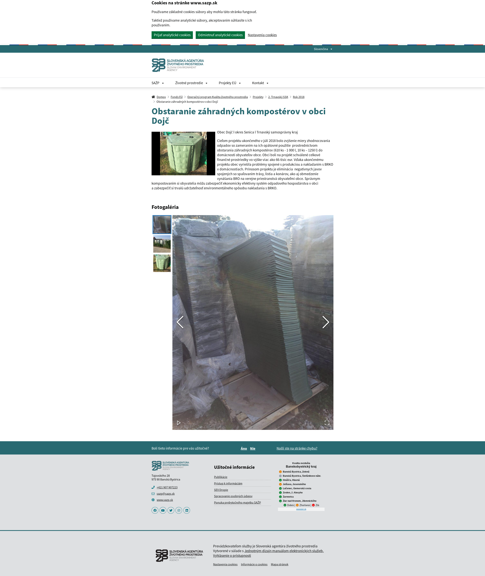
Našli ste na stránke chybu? (297, 448)
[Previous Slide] (180, 322)
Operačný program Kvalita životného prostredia (217, 97)
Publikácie (220, 477)
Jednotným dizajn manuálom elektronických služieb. (284, 551)
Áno (244, 448)
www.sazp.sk (165, 500)
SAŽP (156, 83)
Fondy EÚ (177, 97)
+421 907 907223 (167, 487)
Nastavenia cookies (262, 35)
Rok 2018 (298, 97)
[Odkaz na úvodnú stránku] (179, 65)
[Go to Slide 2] (162, 243)
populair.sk (301, 509)
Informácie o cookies (254, 564)
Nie (253, 448)
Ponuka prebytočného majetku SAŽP (237, 502)
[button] (252, 322)
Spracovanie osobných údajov (233, 496)
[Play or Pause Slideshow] (178, 423)
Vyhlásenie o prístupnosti (232, 555)
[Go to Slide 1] (162, 224)
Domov (161, 97)
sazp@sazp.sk (166, 493)
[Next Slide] (325, 322)
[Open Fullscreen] (327, 423)
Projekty (258, 97)
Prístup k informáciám (228, 483)
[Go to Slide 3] (162, 263)
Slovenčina (321, 49)
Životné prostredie (189, 83)
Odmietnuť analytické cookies (220, 35)
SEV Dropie (221, 490)
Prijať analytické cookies (172, 35)
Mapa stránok (279, 564)
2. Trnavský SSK (278, 97)
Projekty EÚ (228, 83)
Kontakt (258, 83)
